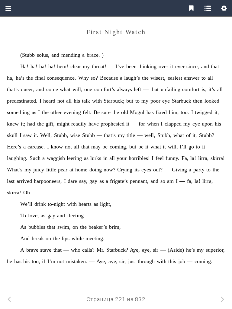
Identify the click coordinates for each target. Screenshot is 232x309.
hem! (62, 66)
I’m (51, 261)
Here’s (14, 147)
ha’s (20, 78)
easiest (175, 78)
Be (97, 112)
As (23, 227)
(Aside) (176, 250)
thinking (147, 66)
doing (95, 170)
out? (158, 170)
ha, (10, 78)
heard (49, 101)
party (199, 170)
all (210, 78)
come (52, 89)
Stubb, (61, 135)
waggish (56, 158)
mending (70, 55)
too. (185, 112)
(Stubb (27, 55)
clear (75, 66)
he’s (190, 250)
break (38, 238)
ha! (34, 66)
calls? (88, 250)
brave (32, 250)
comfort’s (104, 89)
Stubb (88, 135)
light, (105, 204)
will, (77, 89)
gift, (50, 124)
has (150, 112)
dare (72, 181)
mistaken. (76, 261)
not (60, 101)
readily (78, 124)
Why (83, 78)
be (105, 147)
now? (109, 170)
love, (33, 215)
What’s (14, 170)
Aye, (135, 250)
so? (94, 78)
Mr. (101, 250)
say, (83, 181)
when (153, 124)
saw (27, 135)
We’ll (26, 204)
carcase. (36, 147)
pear (62, 170)
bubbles (36, 227)
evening (72, 112)
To (23, 215)
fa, (190, 181)
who (75, 250)
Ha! (24, 66)
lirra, (203, 158)
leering (74, 158)
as (34, 112)
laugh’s (132, 78)
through (146, 261)
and (55, 55)
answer (191, 78)
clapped (173, 124)
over (163, 66)
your (122, 158)
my (86, 66)
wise (75, 135)
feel (160, 158)
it (171, 66)
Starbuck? (117, 250)
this (172, 261)
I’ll (183, 147)
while (78, 238)
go (191, 147)
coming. (203, 261)
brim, (115, 227)
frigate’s (119, 181)
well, (149, 135)
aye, (146, 250)
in (105, 158)
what (65, 89)
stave (45, 250)
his (77, 101)
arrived (24, 181)
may (96, 147)
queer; (27, 89)
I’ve (119, 66)
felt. (87, 112)
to (203, 78)
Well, (46, 135)
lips (65, 238)
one (88, 89)
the (29, 78)
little (51, 170)
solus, (43, 55)
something (18, 112)
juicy (38, 170)
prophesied (112, 124)
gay (93, 181)
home (81, 170)
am (170, 181)
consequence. (61, 78)
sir (155, 250)
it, (216, 112)
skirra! (218, 158)
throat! (99, 66)
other (56, 112)
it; (23, 124)
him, (174, 112)
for (142, 124)
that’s (13, 89)
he (9, 261)
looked (212, 101)
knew (13, 124)
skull (12, 135)
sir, (122, 261)
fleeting (75, 215)
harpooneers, (48, 181)
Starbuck (181, 101)
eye (166, 101)
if (43, 261)
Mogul (137, 112)
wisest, (158, 78)
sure (106, 112)
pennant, (139, 181)
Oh (26, 193)
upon (207, 124)
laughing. (17, 158)
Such (35, 158)
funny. (172, 158)
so (162, 181)
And (25, 238)
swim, (64, 227)
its (137, 170)
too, (36, 261)
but (129, 101)
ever (180, 66)
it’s (211, 89)
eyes (146, 170)
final (40, 78)
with (97, 101)
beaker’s (98, 227)
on (75, 227)
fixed (161, 112)
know (57, 147)
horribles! (139, 158)
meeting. (95, 238)
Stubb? (206, 135)
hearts (85, 204)
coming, (118, 147)
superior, (215, 250)
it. (36, 135)
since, (192, 66)
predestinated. (22, 101)
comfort (190, 89)
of (188, 135)
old (124, 112)
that (215, 66)
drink (40, 204)
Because (109, 78)
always (124, 89)
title (131, 135)
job (181, 261)
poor (155, 101)
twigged (203, 112)
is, (204, 89)
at (71, 170)
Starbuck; (114, 101)
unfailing (170, 89)
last (10, 181)
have (94, 124)
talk (86, 101)
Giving (179, 170)
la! (193, 158)
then (197, 101)
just (132, 261)
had (31, 124)
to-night (56, 204)
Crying (124, 170)
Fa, (185, 158)
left (137, 89)
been (131, 66)
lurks (95, 158)
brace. (93, 55)
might (63, 124)
